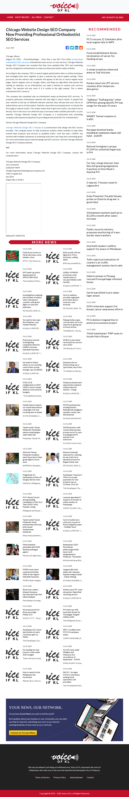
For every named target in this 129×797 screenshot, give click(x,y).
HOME (10, 17)
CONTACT (49, 17)
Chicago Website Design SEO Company (23, 127)
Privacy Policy (60, 777)
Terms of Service (42, 777)
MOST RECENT (22, 17)
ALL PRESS (37, 17)
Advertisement (76, 777)
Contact (90, 777)
